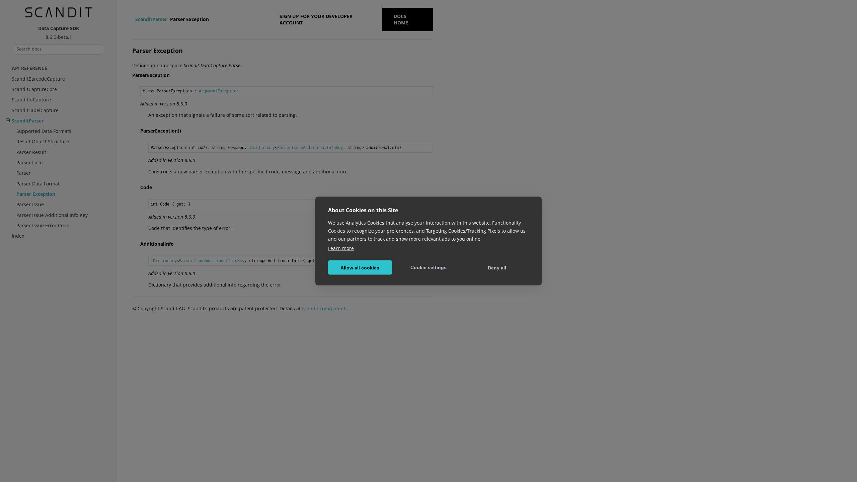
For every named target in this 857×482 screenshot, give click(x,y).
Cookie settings (428, 267)
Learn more (341, 248)
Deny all (497, 267)
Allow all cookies (359, 267)
